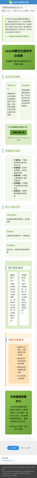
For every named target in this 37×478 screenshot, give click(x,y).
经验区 (5, 11)
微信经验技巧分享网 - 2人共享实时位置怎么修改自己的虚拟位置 (18, 2)
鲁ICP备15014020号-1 (26, 467)
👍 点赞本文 (13, 448)
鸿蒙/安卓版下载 (18, 132)
